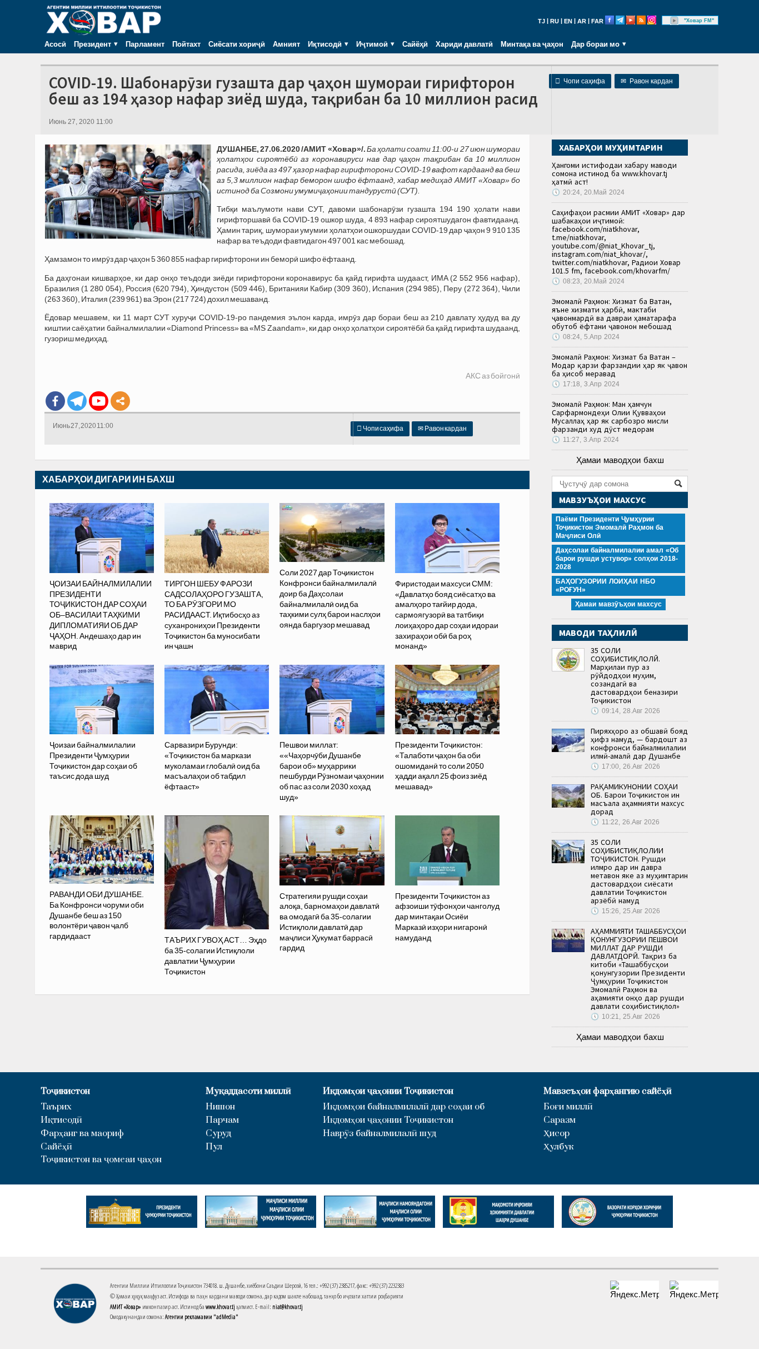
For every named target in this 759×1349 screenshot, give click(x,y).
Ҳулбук (558, 1147)
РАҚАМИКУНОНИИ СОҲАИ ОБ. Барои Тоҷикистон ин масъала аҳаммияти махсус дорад (638, 799)
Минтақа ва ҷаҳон (532, 43)
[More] (120, 401)
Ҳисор (556, 1133)
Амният (286, 43)
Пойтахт (186, 43)
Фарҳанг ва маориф (82, 1133)
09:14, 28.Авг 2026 (625, 711)
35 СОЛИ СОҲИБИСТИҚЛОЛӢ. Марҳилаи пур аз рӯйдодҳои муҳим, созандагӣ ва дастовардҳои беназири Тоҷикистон (634, 675)
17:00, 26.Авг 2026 (625, 766)
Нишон (220, 1107)
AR (581, 21)
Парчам (222, 1120)
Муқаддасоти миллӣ (248, 1091)
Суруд (218, 1133)
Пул (214, 1147)
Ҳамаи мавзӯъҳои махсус (618, 604)
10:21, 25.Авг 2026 (625, 1017)
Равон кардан (647, 81)
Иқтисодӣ (61, 1120)
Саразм (559, 1120)
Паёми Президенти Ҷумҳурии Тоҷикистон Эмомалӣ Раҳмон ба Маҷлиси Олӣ (609, 527)
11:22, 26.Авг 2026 (625, 822)
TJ (541, 21)
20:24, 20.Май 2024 (588, 192)
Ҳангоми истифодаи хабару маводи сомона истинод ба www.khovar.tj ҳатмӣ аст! (614, 173)
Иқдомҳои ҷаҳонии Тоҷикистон (388, 1091)
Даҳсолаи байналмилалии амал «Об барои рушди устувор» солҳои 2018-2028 (617, 558)
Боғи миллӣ (568, 1107)
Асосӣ (55, 43)
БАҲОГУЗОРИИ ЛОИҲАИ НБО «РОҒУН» (605, 586)
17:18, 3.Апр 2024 (586, 384)
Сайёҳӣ (415, 43)
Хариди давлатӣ (464, 43)
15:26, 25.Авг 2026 (625, 911)
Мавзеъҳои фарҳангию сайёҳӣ (607, 1091)
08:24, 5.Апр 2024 (586, 337)
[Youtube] (98, 401)
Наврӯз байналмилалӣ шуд (379, 1133)
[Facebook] (55, 401)
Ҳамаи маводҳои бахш (620, 460)
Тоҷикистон (65, 1091)
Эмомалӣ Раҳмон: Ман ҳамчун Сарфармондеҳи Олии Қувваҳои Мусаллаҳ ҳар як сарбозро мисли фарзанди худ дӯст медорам (610, 416)
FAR (597, 21)
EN (568, 21)
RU (554, 21)
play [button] (674, 20)
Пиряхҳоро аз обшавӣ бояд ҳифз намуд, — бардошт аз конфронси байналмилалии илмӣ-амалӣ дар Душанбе (639, 743)
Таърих (56, 1107)
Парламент (145, 43)
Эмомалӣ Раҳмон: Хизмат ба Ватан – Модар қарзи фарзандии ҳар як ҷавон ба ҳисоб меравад (619, 365)
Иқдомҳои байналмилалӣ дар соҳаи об (404, 1107)
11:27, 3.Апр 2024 (585, 440)
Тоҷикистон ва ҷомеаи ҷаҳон (101, 1159)
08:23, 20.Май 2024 (588, 281)
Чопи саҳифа (580, 81)
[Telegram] (77, 401)
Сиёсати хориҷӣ (236, 43)
